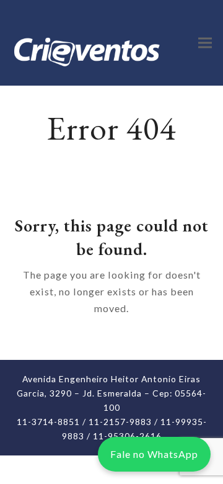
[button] (205, 42)
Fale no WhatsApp (154, 454)
